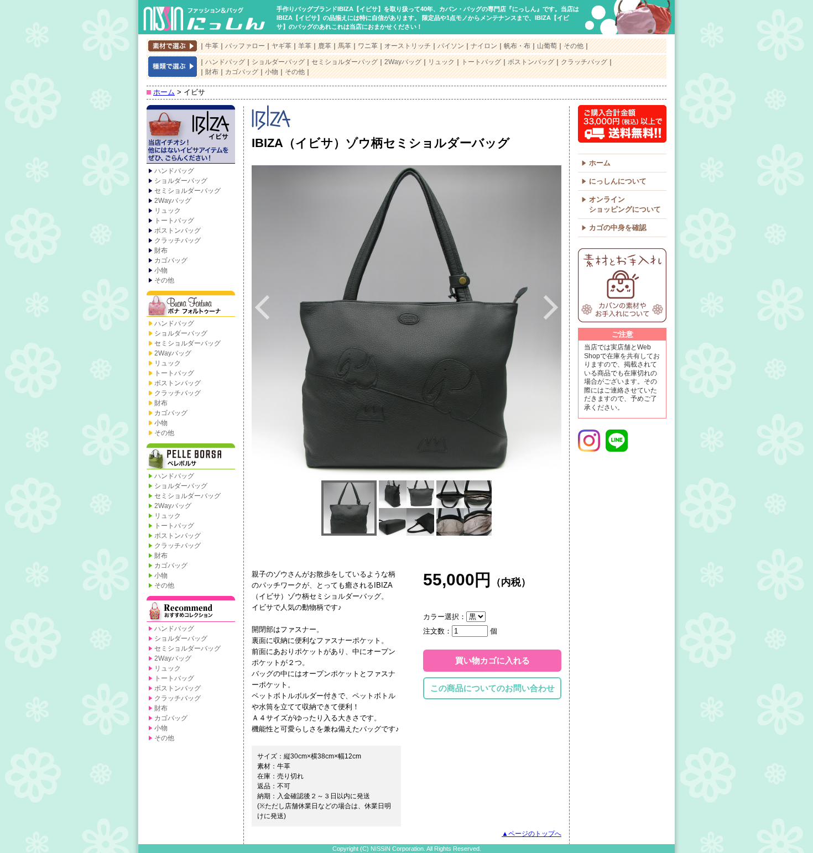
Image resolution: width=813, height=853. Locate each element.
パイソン (450, 46)
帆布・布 (517, 46)
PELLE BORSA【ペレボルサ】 (191, 457)
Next (551, 307)
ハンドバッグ (225, 62)
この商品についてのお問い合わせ (492, 688)
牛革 (211, 46)
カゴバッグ (241, 72)
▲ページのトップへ (531, 834)
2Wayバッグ (402, 62)
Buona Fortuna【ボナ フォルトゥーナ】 (191, 304)
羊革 (304, 46)
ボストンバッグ (531, 62)
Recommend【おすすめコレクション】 (191, 610)
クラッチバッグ (584, 62)
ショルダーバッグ (278, 62)
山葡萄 (547, 46)
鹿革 (324, 46)
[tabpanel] (406, 320)
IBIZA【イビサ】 (191, 135)
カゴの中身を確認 (618, 227)
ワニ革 (368, 46)
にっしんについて (618, 181)
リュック (441, 62)
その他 (573, 46)
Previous (262, 307)
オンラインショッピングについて (625, 204)
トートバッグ (481, 62)
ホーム (164, 92)
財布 (211, 72)
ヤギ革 (281, 46)
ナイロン (484, 46)
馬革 (344, 46)
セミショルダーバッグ (344, 62)
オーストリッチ (407, 46)
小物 (271, 72)
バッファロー (245, 46)
